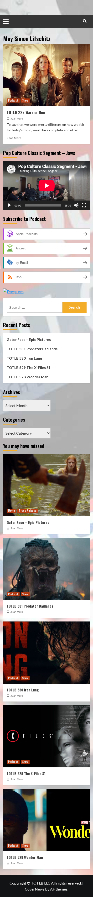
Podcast (13, 100)
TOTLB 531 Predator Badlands (32, 349)
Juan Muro (16, 118)
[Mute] (76, 205)
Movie (11, 510)
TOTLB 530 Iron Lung (24, 358)
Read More (14, 138)
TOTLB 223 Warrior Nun (26, 112)
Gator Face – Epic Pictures (29, 339)
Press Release (27, 510)
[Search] (85, 21)
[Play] (9, 205)
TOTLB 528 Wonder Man (27, 377)
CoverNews (34, 889)
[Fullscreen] (84, 205)
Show (25, 100)
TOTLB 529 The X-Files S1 (29, 367)
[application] (46, 185)
